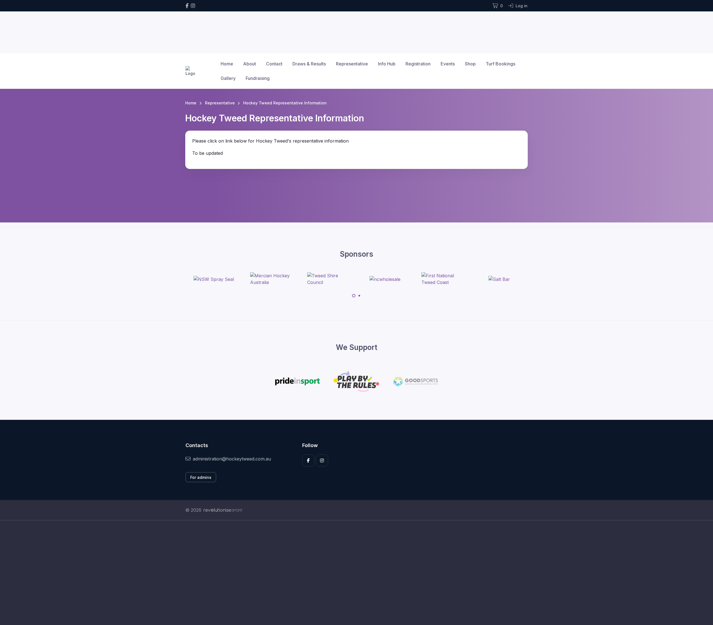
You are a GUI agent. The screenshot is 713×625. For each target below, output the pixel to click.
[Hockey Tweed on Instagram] (193, 6)
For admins (200, 477)
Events (448, 64)
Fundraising (258, 78)
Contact (274, 64)
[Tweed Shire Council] (328, 279)
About (249, 64)
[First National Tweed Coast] (442, 279)
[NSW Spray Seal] (214, 279)
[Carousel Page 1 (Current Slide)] (353, 295)
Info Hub (386, 64)
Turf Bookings (500, 64)
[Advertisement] (352, 573)
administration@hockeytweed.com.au (232, 459)
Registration (418, 64)
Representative (352, 64)
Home (227, 64)
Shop (470, 64)
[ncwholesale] (385, 279)
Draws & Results (309, 64)
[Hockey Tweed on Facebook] (187, 6)
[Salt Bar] (499, 279)
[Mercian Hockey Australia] (271, 279)
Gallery (228, 78)
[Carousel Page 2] (359, 295)
